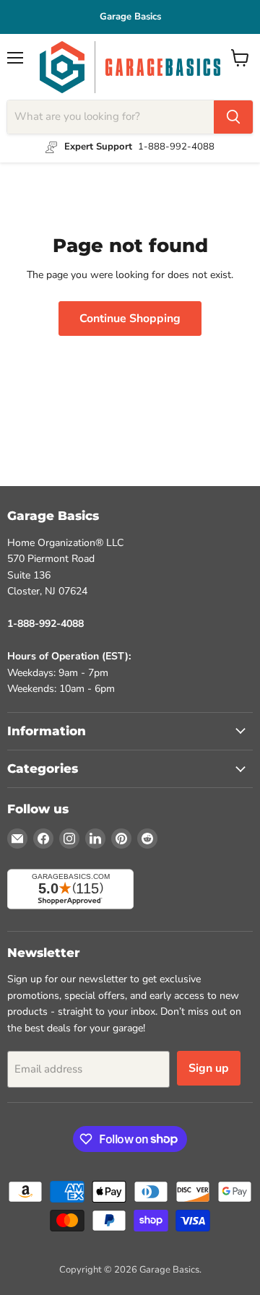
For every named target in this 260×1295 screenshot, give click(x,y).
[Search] (233, 117)
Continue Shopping (130, 318)
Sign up (208, 1068)
